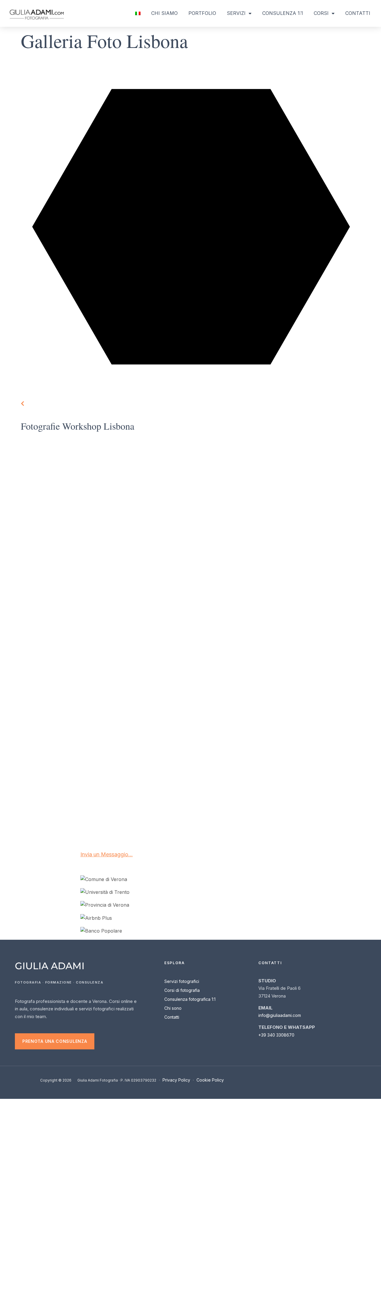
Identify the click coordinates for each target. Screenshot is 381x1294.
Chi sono (173, 1008)
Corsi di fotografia (182, 990)
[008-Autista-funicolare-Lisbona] (148, 537)
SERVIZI (236, 13)
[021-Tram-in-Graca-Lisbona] (63, 731)
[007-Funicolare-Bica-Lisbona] (63, 537)
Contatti (171, 1017)
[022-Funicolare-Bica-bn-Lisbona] (63, 795)
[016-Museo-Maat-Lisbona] (318, 666)
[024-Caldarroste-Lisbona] (148, 795)
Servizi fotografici (181, 981)
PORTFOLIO (202, 13)
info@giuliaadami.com (279, 1015)
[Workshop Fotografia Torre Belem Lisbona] (63, 473)
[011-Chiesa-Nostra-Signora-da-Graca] (318, 602)
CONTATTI (357, 13)
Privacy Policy (176, 1079)
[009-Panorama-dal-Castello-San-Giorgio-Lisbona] (148, 602)
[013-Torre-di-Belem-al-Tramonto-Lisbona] (63, 666)
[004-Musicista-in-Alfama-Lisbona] (318, 537)
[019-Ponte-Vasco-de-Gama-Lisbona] (233, 666)
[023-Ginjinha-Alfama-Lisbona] (233, 795)
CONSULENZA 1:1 (282, 13)
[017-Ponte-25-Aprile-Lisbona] (148, 731)
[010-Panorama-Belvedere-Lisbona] (63, 602)
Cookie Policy (210, 1079)
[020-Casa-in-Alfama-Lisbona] (318, 731)
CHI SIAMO (164, 13)
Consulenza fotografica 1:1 (190, 999)
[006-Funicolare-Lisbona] (318, 473)
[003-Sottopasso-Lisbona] (233, 537)
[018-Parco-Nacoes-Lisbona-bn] (233, 731)
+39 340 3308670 (276, 1034)
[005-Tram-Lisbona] (148, 473)
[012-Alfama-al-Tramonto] (233, 602)
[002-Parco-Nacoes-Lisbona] (233, 473)
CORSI (321, 13)
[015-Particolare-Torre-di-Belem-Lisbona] (148, 666)
